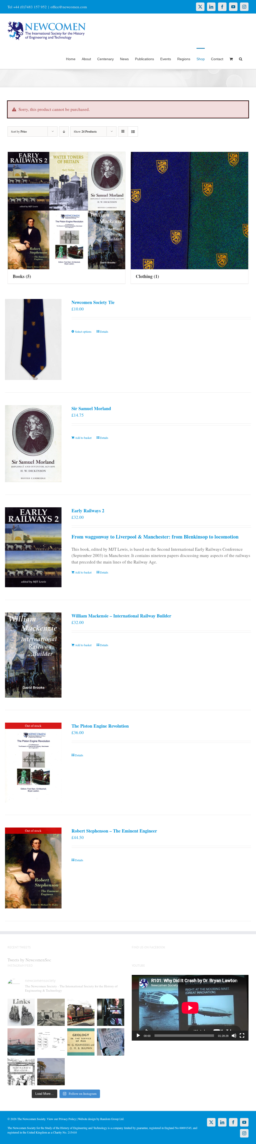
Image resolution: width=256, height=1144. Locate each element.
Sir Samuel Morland (91, 408)
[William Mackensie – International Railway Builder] (33, 654)
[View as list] (133, 131)
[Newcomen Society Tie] (33, 339)
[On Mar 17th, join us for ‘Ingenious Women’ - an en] (110, 1042)
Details (104, 331)
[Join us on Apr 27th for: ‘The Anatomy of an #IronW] (80, 1012)
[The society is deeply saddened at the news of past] (110, 1012)
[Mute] (234, 1035)
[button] (240, 58)
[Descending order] (64, 131)
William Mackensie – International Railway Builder (121, 615)
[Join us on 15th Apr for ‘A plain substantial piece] (21, 1042)
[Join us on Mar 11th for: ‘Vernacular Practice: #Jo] (21, 1071)
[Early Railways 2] (33, 547)
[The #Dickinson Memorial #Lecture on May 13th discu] (50, 1012)
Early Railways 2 (88, 510)
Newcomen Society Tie (93, 302)
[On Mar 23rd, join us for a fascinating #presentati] (80, 1042)
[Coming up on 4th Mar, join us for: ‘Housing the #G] (50, 1071)
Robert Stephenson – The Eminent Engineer (114, 831)
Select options (83, 331)
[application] (190, 1008)
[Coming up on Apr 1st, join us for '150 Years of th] (50, 1042)
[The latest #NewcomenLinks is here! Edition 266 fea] (21, 1012)
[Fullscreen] (242, 1035)
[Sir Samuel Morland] (33, 443)
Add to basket (83, 438)
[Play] (138, 1035)
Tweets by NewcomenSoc (29, 960)
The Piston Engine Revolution (100, 726)
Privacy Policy (67, 1119)
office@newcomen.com (68, 6)
